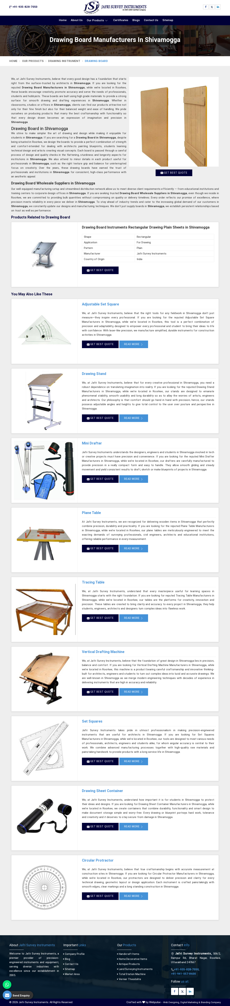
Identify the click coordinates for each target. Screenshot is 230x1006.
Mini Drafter (92, 443)
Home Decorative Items (132, 959)
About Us (76, 20)
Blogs (136, 20)
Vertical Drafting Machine (103, 652)
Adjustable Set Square (100, 304)
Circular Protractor (98, 860)
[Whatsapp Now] (7, 984)
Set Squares (92, 721)
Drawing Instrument (64, 61)
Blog (67, 959)
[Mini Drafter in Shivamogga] (44, 470)
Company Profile (74, 954)
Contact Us (151, 20)
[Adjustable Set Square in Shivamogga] (44, 331)
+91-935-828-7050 (24, 6)
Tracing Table (93, 582)
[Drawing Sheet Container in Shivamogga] (44, 818)
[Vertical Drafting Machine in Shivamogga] (44, 679)
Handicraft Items (128, 954)
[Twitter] (212, 7)
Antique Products (129, 964)
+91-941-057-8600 (183, 973)
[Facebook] (205, 7)
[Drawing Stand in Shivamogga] (44, 401)
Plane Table (91, 513)
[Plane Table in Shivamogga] (44, 540)
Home (62, 20)
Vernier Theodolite (129, 979)
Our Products (95, 20)
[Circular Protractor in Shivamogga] (44, 887)
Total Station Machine (132, 974)
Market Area (72, 974)
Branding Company (211, 1002)
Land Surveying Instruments (135, 969)
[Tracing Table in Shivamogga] (44, 609)
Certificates (120, 20)
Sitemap (167, 20)
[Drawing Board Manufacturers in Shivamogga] (174, 122)
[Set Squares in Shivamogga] (44, 748)
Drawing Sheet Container (102, 791)
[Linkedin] (218, 7)
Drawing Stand (94, 374)
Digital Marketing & (190, 1002)
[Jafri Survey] (115, 8)
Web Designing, (171, 1002)
